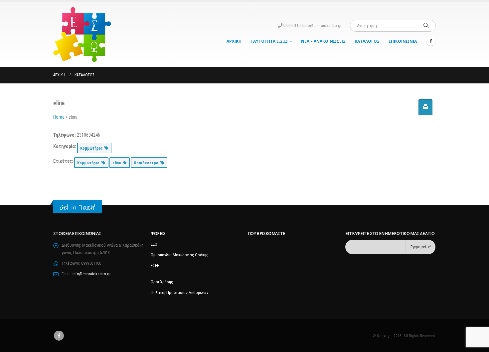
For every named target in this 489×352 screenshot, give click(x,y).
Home (59, 117)
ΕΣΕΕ (155, 265)
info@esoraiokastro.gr (322, 25)
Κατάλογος (367, 41)
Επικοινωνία (403, 41)
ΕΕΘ (154, 244)
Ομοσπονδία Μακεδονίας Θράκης (179, 254)
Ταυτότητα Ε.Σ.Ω (269, 41)
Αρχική (234, 41)
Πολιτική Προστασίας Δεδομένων (179, 292)
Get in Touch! (77, 207)
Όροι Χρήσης (162, 281)
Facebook (59, 336)
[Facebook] (430, 41)
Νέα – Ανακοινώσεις (323, 41)
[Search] (426, 25)
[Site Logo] (82, 34)
